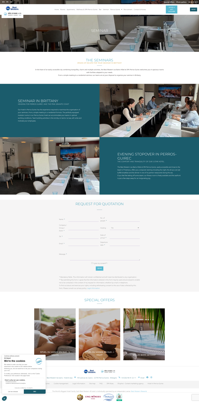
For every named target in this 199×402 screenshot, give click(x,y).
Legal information (93, 288)
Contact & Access (140, 9)
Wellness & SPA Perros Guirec (87, 9)
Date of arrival (103, 236)
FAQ (101, 383)
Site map (92, 383)
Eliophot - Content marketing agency (130, 383)
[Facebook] (147, 377)
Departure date (104, 243)
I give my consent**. (100, 263)
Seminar (106, 9)
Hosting (103, 228)
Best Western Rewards (139, 391)
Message (62, 254)
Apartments (71, 9)
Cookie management (61, 383)
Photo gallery (181, 2)
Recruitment (128, 9)
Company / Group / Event (63, 228)
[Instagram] (151, 377)
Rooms (62, 9)
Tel (60, 236)
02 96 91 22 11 (193, 2)
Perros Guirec (115, 9)
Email (61, 243)
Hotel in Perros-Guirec (155, 383)
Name (61, 219)
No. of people (103, 219)
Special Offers (169, 2)
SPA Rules (110, 383)
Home (57, 9)
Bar (100, 9)
